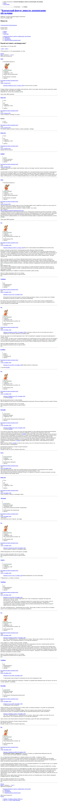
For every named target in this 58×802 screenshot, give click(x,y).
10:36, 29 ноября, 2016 (6, 701)
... (10, 54)
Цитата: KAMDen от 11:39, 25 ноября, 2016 (14, 396)
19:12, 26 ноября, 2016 (6, 468)
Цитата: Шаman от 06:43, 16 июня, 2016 (13, 247)
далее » (6, 48)
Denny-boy (3, 97)
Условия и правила (12, 799)
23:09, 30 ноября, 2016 (6, 749)
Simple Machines (16, 800)
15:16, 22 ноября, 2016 (6, 245)
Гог (1, 222)
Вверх (2, 785)
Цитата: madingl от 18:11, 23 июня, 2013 (13, 85)
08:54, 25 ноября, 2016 (6, 292)
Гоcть (2, 452)
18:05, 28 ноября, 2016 (6, 635)
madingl (2, 153)
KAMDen (3, 349)
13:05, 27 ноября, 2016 (6, 545)
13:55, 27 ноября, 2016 (6, 573)
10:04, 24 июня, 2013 (6, 166)
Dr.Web (7, 367)
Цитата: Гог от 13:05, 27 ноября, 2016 (12, 575)
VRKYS (3, 560)
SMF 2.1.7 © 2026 (7, 800)
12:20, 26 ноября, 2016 (6, 425)
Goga (2, 58)
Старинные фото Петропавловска (9, 25)
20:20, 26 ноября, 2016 (6, 493)
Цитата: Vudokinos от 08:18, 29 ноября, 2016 (14, 752)
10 (12, 54)
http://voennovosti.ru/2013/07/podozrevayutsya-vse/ (12, 210)
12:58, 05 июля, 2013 (5, 204)
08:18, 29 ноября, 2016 (6, 673)
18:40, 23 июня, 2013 (6, 83)
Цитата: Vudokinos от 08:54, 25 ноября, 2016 (14, 332)
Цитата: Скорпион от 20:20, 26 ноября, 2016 (14, 548)
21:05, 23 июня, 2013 (6, 113)
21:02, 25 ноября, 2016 (6, 393)
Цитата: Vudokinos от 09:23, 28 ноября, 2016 (14, 637)
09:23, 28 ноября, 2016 (6, 595)
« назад (2, 48)
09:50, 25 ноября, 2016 (6, 329)
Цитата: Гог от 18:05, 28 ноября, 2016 (12, 675)
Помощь (5, 799)
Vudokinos (3, 279)
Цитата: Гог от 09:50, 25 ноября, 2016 (12, 365)
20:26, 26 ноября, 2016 (6, 516)
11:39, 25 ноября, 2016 (6, 362)
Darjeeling (3, 409)
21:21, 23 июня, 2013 (6, 148)
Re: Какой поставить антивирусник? (9, 80)
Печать (2, 53)
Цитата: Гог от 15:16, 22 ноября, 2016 (12, 294)
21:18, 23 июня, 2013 (6, 127)
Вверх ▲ (20, 799)
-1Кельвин (3, 498)
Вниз (2, 54)
